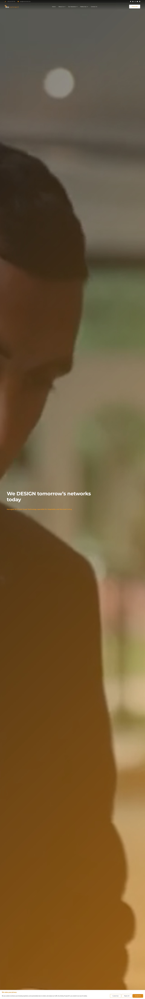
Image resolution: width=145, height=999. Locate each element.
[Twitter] (130, 1)
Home (54, 6)
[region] (72, 994)
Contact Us (94, 6)
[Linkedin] (139, 1)
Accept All (138, 996)
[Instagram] (135, 1)
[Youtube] (137, 1)
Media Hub (83, 6)
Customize (115, 996)
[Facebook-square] (132, 1)
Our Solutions (72, 6)
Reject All (126, 996)
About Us (61, 6)
